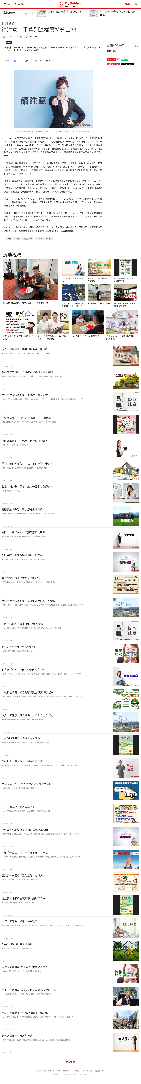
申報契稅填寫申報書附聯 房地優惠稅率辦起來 (28, 692)
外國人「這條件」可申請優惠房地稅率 (23, 532)
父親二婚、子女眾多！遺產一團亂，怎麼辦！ (27, 486)
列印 (50, 61)
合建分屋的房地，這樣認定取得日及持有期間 (27, 372)
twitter (40, 61)
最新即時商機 (111, 51)
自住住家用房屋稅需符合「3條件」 (22, 578)
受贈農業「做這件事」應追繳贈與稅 (22, 509)
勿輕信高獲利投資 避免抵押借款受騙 (22, 623)
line (28, 61)
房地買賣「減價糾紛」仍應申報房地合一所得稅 (29, 601)
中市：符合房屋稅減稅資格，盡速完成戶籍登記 (29, 990)
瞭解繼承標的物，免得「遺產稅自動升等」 (26, 440)
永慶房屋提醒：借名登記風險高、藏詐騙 (25, 1012)
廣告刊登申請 (87, 1071)
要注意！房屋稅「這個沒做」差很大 (22, 875)
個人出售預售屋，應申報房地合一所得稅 (25, 349)
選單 (8, 4)
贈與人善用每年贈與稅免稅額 (18, 646)
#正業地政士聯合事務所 (43, 239)
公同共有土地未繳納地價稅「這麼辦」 (23, 555)
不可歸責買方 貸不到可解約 (99, 304)
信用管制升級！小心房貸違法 (85, 336)
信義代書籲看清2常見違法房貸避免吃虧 (25, 302)
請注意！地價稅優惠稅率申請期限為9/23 (25, 898)
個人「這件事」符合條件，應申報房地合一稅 (27, 715)
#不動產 (8, 239)
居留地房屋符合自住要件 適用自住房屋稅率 (26, 417)
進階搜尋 (21, 4)
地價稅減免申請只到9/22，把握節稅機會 (25, 967)
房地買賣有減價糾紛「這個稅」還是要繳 (25, 395)
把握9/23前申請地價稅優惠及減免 (21, 738)
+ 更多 (136, 46)
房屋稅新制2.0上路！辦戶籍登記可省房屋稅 (26, 784)
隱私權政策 (76, 1071)
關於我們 (47, 1071)
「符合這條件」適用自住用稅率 (20, 921)
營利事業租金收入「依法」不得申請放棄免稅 (27, 463)
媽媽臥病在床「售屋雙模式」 (18, 1035)
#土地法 (17, 239)
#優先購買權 (27, 239)
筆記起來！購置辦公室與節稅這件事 (22, 761)
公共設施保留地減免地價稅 (17, 944)
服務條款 (66, 1071)
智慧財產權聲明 (99, 1071)
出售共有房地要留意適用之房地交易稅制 (25, 829)
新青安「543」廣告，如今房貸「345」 (24, 669)
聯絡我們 (39, 1071)
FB (18, 61)
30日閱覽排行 (115, 45)
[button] (33, 13)
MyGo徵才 (57, 1071)
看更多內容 (70, 1062)
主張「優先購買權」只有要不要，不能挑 (25, 852)
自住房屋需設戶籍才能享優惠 (18, 806)
